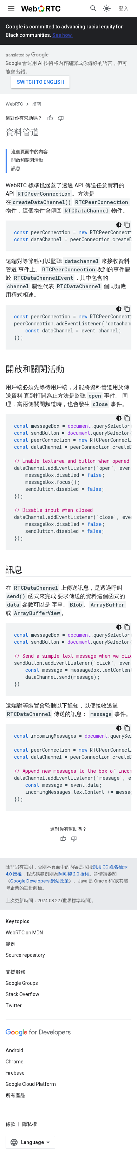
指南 (36, 104)
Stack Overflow (22, 994)
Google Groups (22, 983)
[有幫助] (50, 118)
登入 (124, 8)
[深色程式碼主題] (119, 225)
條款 (10, 1124)
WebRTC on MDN (24, 932)
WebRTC (14, 104)
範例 (10, 944)
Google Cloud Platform (31, 1084)
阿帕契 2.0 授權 (73, 874)
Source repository (25, 955)
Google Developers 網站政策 (39, 881)
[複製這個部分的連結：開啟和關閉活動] (71, 370)
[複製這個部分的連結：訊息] (29, 570)
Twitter (14, 1005)
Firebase (15, 1073)
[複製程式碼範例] (127, 225)
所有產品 (15, 1095)
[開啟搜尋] (93, 8)
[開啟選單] (11, 8)
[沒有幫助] (61, 118)
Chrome (15, 1061)
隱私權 (29, 1124)
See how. (62, 35)
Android (14, 1050)
